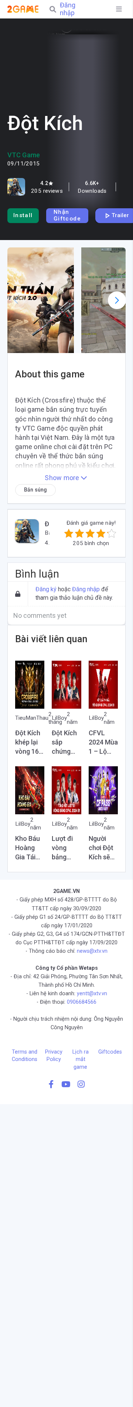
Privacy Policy (53, 1055)
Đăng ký (46, 589)
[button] (40, 300)
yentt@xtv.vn (92, 993)
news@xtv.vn (92, 951)
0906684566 (81, 1002)
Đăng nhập (67, 9)
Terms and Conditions (24, 1055)
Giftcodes (110, 1052)
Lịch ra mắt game (80, 1059)
